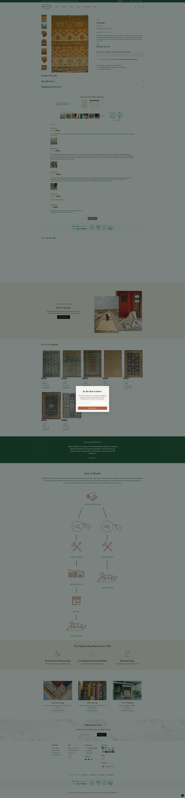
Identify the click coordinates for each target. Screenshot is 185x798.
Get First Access (92, 408)
